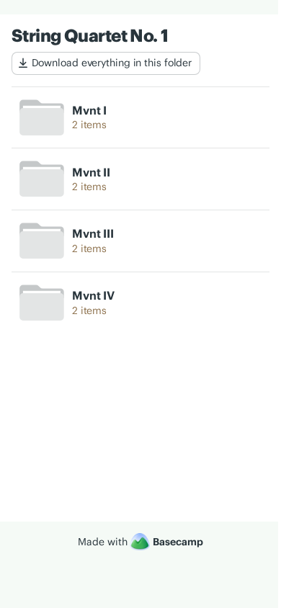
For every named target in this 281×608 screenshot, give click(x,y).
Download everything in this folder (112, 62)
